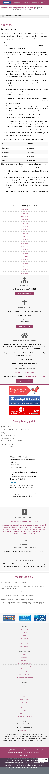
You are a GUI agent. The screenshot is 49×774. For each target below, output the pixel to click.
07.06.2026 (24, 240)
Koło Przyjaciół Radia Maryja (24, 666)
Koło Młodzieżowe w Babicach (24, 663)
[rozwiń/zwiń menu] (3, 13)
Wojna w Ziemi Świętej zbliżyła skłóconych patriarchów (18, 592)
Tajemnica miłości (24, 713)
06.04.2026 (24, 270)
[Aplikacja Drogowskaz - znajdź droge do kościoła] (24, 390)
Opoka (24, 710)
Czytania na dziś (24, 685)
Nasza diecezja (24, 708)
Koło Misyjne (24, 660)
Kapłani (24, 635)
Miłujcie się (24, 691)
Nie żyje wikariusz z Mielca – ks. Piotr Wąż (13, 582)
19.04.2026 (24, 263)
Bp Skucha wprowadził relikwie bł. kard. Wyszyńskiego (17, 599)
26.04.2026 (24, 260)
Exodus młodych (24, 705)
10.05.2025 (24, 253)
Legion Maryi (24, 669)
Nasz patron (25, 632)
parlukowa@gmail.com (34, 2)
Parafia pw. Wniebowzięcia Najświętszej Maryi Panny (21, 8)
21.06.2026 (24, 233)
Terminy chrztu (24, 638)
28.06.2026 (24, 230)
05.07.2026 (24, 226)
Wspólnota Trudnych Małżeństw (24, 716)
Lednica (24, 693)
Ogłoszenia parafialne (13, 15)
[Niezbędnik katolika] (24, 400)
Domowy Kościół (24, 657)
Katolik (24, 696)
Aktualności (24, 641)
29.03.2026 (24, 273)
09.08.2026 (24, 210)
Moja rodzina (24, 688)
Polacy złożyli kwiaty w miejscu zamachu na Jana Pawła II (18, 595)
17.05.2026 (24, 250)
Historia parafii (24, 629)
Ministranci (24, 671)
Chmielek (24, 702)
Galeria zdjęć (24, 644)
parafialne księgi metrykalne (34, 376)
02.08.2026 (24, 213)
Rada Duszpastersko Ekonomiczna (24, 677)
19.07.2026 (24, 220)
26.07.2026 (24, 216)
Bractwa (25, 654)
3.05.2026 (24, 256)
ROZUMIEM (43, 760)
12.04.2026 (24, 266)
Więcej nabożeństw (24, 294)
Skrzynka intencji (24, 646)
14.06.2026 (24, 236)
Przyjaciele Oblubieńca (24, 674)
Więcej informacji (24, 326)
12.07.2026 (24, 223)
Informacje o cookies (30, 770)
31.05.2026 (24, 243)
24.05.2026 (24, 246)
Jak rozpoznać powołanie (24, 699)
